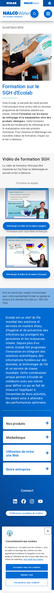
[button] (34, 13)
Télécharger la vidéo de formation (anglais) (26, 226)
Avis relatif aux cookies (33, 559)
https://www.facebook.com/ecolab (24, 501)
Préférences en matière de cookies (26, 513)
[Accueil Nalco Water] (15, 14)
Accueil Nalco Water (13, 27)
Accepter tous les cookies (26, 567)
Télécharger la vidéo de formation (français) (26, 274)
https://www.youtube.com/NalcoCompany (40, 501)
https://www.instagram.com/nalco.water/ (32, 501)
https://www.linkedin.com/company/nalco (15, 501)
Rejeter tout (27, 575)
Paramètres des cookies (26, 582)
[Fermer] (48, 531)
